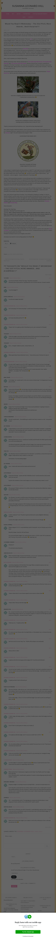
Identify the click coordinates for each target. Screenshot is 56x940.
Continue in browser (28, 936)
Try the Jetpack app (28, 932)
